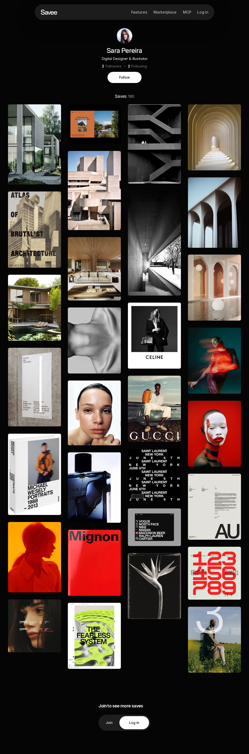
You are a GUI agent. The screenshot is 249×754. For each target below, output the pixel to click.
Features (139, 12)
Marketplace (164, 12)
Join (109, 723)
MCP (187, 12)
